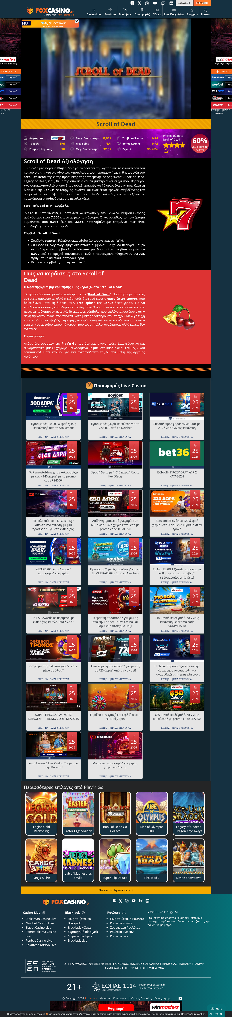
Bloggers (192, 14)
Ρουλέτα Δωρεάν (122, 932)
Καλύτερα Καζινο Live (41, 945)
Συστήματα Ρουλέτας (125, 927)
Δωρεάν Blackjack (80, 936)
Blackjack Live (77, 940)
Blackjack (125, 14)
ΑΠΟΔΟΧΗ (216, 1014)
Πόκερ (157, 14)
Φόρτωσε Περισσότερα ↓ (116, 890)
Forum (205, 14)
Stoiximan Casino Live (41, 919)
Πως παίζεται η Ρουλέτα (127, 919)
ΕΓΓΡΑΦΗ (202, 3)
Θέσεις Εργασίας (141, 998)
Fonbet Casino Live (39, 940)
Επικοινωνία (120, 998)
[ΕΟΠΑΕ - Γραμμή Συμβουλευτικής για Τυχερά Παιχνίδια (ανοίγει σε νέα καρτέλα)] (128, 987)
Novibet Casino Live (40, 923)
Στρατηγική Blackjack (83, 932)
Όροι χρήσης (162, 998)
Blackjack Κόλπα (79, 927)
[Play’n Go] (58, 138)
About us (104, 998)
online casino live (65, 14)
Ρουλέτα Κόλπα (121, 923)
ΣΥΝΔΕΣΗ (184, 3)
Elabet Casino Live (38, 927)
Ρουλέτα (110, 14)
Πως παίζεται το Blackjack (79, 921)
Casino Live (94, 14)
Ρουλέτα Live (119, 936)
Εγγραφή (13, 77)
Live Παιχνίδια (174, 14)
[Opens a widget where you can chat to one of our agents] (216, 1008)
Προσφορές (142, 14)
